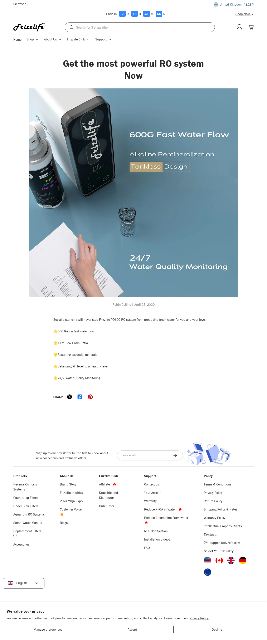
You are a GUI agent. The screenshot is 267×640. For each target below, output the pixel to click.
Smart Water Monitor (27, 523)
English (21, 583)
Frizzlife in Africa (71, 492)
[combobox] (140, 27)
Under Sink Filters (25, 506)
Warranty (150, 501)
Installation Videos (157, 539)
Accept (132, 629)
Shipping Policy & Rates (220, 509)
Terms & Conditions (217, 484)
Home (17, 39)
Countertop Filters (25, 497)
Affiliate (105, 484)
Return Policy (213, 501)
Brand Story (68, 484)
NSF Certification (156, 531)
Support (101, 39)
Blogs (64, 523)
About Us (50, 39)
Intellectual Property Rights (223, 526)
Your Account (153, 492)
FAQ (147, 548)
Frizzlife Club (76, 39)
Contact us (151, 484)
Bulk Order (106, 506)
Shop (30, 39)
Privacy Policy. (199, 618)
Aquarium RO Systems (29, 514)
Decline (217, 629)
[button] (251, 27)
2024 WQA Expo (71, 501)
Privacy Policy (213, 492)
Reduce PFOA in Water (161, 509)
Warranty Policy (214, 518)
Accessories (21, 544)
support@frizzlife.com (225, 543)
